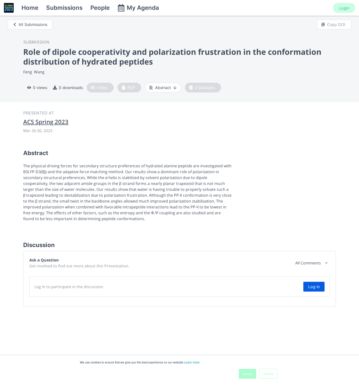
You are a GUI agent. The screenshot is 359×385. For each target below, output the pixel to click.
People (100, 7)
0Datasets (205, 87)
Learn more (192, 362)
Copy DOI (336, 24)
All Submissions (33, 24)
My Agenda (143, 7)
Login (344, 8)
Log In (314, 286)
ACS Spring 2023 (45, 122)
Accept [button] (247, 374)
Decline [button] (268, 374)
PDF (131, 87)
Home (29, 7)
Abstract (163, 87)
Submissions (64, 7)
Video (102, 87)
